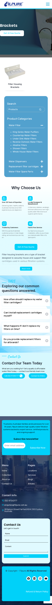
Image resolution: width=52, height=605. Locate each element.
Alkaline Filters (20, 145)
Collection (6, 475)
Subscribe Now (37, 447)
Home (4, 470)
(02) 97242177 (10, 500)
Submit (26, 556)
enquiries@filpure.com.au (15, 505)
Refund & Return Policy (37, 591)
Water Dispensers (18, 161)
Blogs (30, 479)
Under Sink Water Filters (24, 138)
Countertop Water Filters (25, 135)
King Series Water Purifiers (26, 132)
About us (6, 479)
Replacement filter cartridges (24, 166)
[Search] (40, 109)
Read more (26, 269)
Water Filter (15, 125)
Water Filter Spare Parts (21, 171)
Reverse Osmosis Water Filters (27, 142)
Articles (31, 483)
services (32, 475)
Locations (32, 470)
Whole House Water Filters (25, 151)
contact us (7, 483)
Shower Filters (20, 148)
